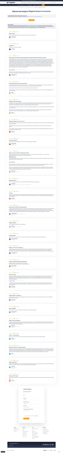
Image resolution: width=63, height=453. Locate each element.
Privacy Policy (36, 415)
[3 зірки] (26, 392)
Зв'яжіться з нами (40, 2)
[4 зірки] (27, 392)
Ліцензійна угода (45, 428)
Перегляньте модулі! (39, 0)
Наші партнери (24, 432)
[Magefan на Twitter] (48, 444)
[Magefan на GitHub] (43, 444)
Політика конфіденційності (46, 431)
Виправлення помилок (35, 428)
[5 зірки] (29, 392)
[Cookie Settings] (59, 451)
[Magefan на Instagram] (50, 444)
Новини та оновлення (34, 432)
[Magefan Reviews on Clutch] (44, 450)
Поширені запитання (45, 433)
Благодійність (24, 434)
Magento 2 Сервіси (16, 428)
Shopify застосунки (29, 2)
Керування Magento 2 (35, 433)
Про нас (36, 2)
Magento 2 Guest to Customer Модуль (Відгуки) (34, 16)
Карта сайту (15, 431)
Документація (34, 431)
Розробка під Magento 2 (35, 437)
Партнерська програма (25, 431)
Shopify (33, 438)
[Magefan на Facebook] (47, 444)
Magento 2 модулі (23, 2)
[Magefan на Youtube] (52, 444)
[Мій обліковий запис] (55, 2)
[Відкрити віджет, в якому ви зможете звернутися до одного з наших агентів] (3, 452)
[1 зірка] (24, 392)
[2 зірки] (25, 392)
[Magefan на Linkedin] (45, 444)
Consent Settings (45, 432)
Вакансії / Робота (34, 434)
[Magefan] (10, 2)
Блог (43, 2)
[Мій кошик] (52, 2)
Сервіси (33, 2)
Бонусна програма (25, 433)
